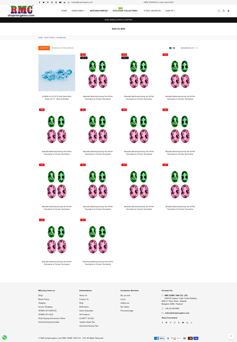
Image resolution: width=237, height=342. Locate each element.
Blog (81, 303)
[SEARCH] (219, 11)
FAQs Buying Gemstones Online (51, 318)
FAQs (40, 295)
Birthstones (84, 307)
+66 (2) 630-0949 (172, 308)
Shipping (41, 303)
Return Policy (43, 299)
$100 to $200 (49, 37)
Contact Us (84, 299)
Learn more (80, 330)
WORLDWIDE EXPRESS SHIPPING (118, 20)
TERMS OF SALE (45, 315)
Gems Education (86, 311)
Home (64, 11)
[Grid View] (170, 47)
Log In (123, 299)
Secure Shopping (45, 307)
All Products (84, 315)
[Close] (234, 328)
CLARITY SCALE (86, 318)
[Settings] (227, 11)
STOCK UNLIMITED (152, 11)
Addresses (125, 303)
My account (125, 295)
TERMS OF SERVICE (47, 311)
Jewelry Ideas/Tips (87, 322)
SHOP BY (169, 11)
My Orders (125, 307)
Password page (127, 311)
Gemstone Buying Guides (49, 322)
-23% (83, 54)
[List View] (173, 47)
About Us (83, 295)
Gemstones (78, 11)
